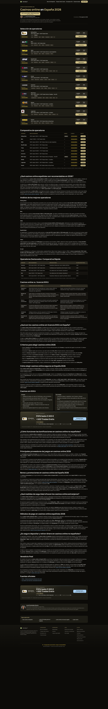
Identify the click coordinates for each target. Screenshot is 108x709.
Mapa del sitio (79, 638)
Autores (54, 631)
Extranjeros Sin (69, 1)
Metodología (54, 629)
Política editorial (80, 635)
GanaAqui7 (48, 646)
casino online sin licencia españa (62, 619)
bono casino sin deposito (27, 619)
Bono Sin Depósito (51, 1)
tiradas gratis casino (62, 446)
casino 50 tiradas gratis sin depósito (44, 620)
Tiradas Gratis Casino (60, 1)
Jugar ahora (84, 1)
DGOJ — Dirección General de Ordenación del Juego (32, 578)
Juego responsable (56, 633)
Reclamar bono (80, 419)
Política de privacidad (69, 629)
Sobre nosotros (80, 629)
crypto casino (75, 619)
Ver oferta (83, 136)
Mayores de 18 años (81, 631)
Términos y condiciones (69, 631)
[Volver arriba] (105, 706)
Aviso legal (67, 633)
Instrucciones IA (80, 640)
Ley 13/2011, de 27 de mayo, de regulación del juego (32, 580)
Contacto (78, 633)
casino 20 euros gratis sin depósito (31, 194)
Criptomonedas (76, 1)
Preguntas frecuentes (81, 636)
